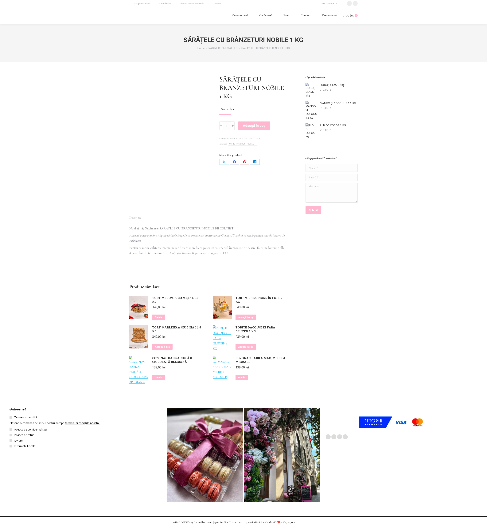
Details (158, 317)
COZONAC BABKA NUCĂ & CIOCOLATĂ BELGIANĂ (172, 360)
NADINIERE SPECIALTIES (243, 138)
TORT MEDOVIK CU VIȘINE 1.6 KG (175, 300)
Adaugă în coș (254, 126)
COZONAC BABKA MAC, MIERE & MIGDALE (260, 360)
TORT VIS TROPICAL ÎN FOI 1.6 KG (259, 300)
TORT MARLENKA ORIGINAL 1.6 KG (176, 329)
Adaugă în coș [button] (245, 317)
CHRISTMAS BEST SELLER (242, 144)
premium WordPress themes (228, 522)
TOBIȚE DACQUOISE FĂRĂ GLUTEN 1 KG (255, 329)
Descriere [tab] (135, 218)
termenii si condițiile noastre (82, 423)
